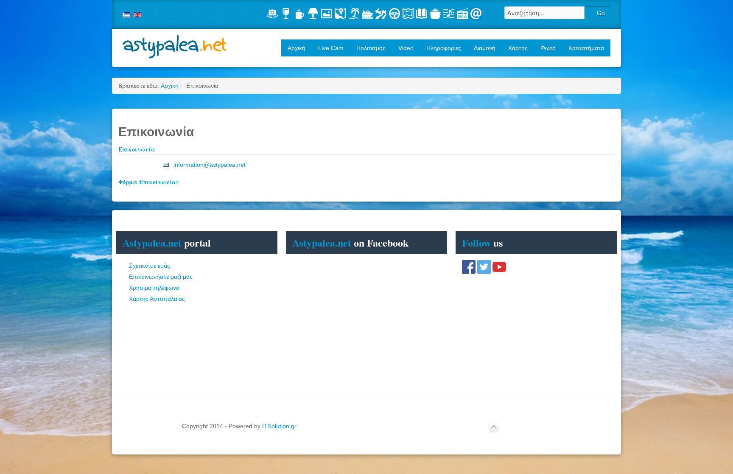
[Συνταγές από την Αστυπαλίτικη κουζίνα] (435, 13)
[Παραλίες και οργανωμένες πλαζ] (353, 13)
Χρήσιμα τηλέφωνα (154, 287)
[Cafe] (299, 13)
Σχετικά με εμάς (149, 265)
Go (600, 12)
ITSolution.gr (279, 426)
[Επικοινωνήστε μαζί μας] (476, 13)
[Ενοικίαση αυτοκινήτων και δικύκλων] (394, 13)
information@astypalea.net (209, 164)
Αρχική (296, 48)
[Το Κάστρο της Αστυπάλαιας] (381, 13)
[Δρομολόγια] (367, 13)
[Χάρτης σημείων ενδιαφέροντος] (340, 13)
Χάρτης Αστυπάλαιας (157, 298)
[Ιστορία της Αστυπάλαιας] (421, 13)
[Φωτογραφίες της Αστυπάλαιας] (326, 13)
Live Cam (331, 48)
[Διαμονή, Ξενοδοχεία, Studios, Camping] (313, 13)
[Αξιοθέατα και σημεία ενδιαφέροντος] (408, 13)
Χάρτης (518, 48)
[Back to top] (493, 427)
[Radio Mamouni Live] (462, 13)
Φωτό (548, 48)
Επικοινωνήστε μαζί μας (161, 276)
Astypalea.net (175, 47)
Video (406, 48)
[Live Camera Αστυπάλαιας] (272, 13)
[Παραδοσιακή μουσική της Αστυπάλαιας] (448, 13)
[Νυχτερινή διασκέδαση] (286, 13)
